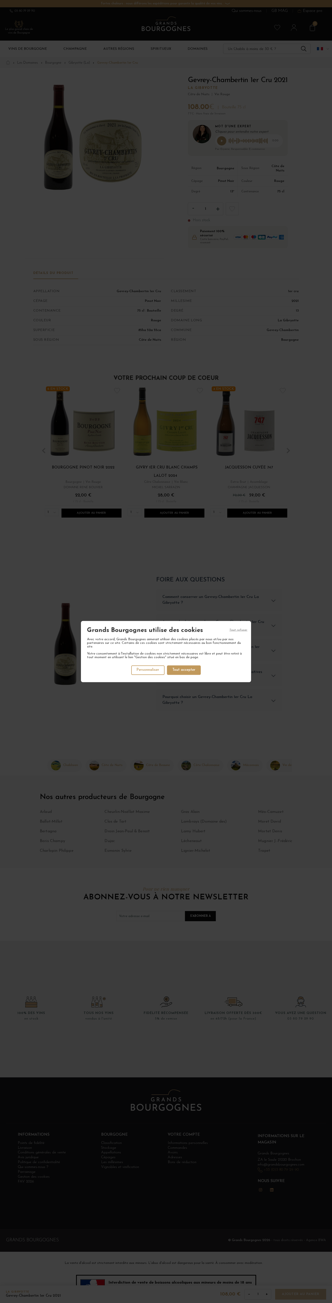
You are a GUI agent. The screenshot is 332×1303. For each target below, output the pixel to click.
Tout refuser (238, 629)
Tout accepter (183, 670)
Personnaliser (148, 670)
